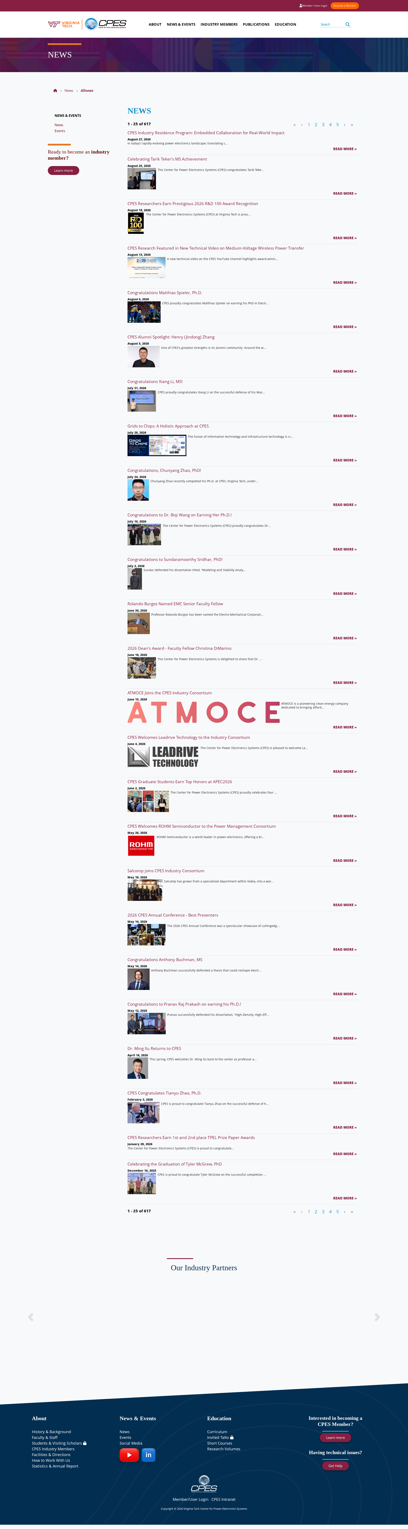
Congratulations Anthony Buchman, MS (165, 959)
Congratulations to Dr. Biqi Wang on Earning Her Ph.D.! (180, 515)
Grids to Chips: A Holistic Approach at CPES (168, 426)
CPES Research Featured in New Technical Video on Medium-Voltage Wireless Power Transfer (216, 248)
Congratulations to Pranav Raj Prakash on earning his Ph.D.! (184, 1004)
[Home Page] (55, 90)
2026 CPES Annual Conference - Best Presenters (173, 915)
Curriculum (217, 1431)
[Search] (347, 24)
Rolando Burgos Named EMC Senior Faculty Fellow (175, 604)
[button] (30, 1317)
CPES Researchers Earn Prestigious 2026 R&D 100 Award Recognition (193, 203)
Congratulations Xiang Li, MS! (155, 381)
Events (60, 131)
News (59, 125)
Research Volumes (223, 1448)
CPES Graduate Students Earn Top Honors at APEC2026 (180, 781)
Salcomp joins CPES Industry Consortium (166, 871)
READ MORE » (345, 149)
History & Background (51, 1431)
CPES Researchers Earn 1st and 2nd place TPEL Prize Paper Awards (191, 1137)
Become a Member (344, 5)
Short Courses (219, 1443)
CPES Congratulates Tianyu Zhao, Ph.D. (164, 1093)
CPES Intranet (223, 1499)
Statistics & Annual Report (55, 1466)
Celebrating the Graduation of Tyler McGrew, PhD (175, 1164)
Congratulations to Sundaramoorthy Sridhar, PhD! (175, 559)
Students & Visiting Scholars (57, 1443)
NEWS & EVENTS (68, 115)
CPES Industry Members (53, 1448)
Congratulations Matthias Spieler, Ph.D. (165, 292)
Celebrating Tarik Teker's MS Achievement (167, 159)
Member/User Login (190, 1499)
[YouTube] (129, 1455)
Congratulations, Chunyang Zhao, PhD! (164, 470)
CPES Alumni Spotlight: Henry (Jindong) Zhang (171, 337)
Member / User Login (314, 5)
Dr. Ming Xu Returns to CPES (154, 1048)
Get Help (336, 1465)
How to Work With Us (51, 1460)
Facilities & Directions (51, 1454)
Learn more (63, 170)
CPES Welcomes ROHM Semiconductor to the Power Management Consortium (202, 826)
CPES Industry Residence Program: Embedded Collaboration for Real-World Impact (206, 133)
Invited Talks (218, 1437)
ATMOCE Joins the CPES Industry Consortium (170, 693)
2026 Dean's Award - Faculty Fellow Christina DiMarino (179, 648)
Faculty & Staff (44, 1437)
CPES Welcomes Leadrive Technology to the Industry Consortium (189, 737)
